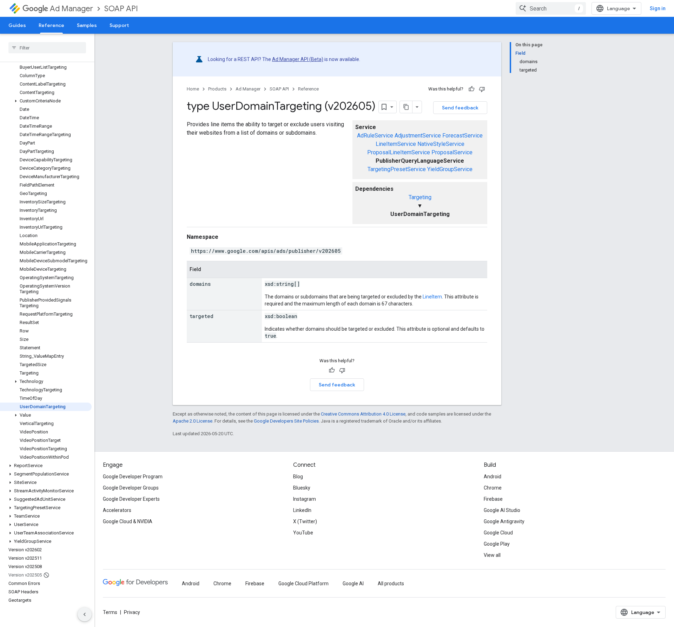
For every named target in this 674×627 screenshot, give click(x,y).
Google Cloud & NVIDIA (127, 521)
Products (217, 89)
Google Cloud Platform (303, 583)
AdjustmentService (418, 135)
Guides (17, 25)
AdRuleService (375, 135)
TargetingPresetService (397, 169)
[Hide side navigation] (85, 614)
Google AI (353, 583)
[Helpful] (471, 89)
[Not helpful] (482, 89)
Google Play (497, 544)
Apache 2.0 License (192, 421)
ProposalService (452, 152)
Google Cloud (498, 532)
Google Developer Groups (131, 488)
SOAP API (121, 8)
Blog (298, 476)
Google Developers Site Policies (286, 421)
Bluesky (301, 488)
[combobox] (551, 8)
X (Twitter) (305, 521)
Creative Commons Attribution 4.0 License (363, 414)
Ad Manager (71, 8)
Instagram (304, 499)
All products (391, 583)
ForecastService (462, 135)
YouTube (303, 532)
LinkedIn (302, 510)
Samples (87, 25)
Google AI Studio (502, 510)
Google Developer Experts (131, 499)
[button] (46, 101)
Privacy (132, 612)
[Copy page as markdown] (406, 107)
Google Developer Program (133, 476)
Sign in (658, 8)
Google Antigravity (504, 521)
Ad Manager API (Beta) (297, 59)
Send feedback (460, 107)
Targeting (420, 197)
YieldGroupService (450, 169)
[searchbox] (47, 47)
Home (193, 89)
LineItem (432, 296)
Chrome (493, 488)
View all (492, 555)
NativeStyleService (440, 144)
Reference (51, 25)
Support (119, 25)
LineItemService (396, 144)
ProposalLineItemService (398, 152)
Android (492, 476)
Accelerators (117, 510)
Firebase (493, 499)
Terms (110, 612)
